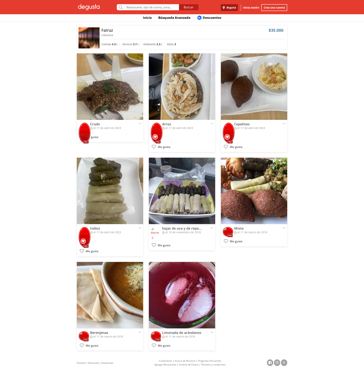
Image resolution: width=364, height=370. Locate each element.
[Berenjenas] (110, 295)
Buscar (189, 7)
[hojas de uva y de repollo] (182, 191)
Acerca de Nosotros (185, 360)
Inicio (147, 17)
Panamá (81, 362)
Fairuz (107, 30)
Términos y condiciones (213, 364)
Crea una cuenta (274, 7)
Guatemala (107, 362)
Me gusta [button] (91, 137)
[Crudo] (110, 86)
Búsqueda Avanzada (174, 17)
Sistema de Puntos (188, 364)
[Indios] (110, 191)
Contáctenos (165, 360)
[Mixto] (254, 191)
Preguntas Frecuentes (209, 360)
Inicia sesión (251, 7)
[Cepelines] (254, 86)
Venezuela (93, 362)
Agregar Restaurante (165, 364)
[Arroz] (182, 86)
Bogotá (231, 7)
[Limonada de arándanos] (182, 295)
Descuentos (209, 17)
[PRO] (84, 127)
